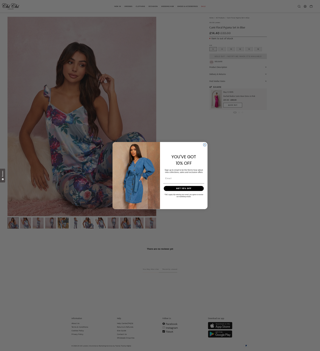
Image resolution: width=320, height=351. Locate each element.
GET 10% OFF (184, 188)
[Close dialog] (204, 144)
